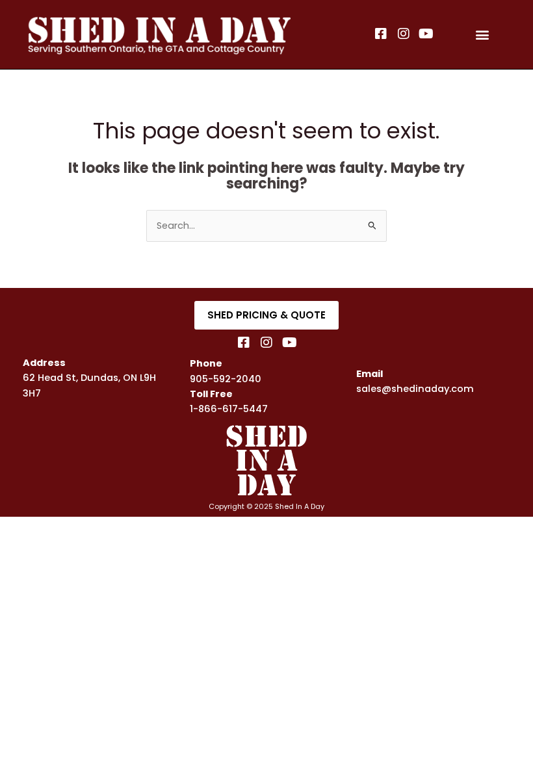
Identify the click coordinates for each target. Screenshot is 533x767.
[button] (482, 35)
